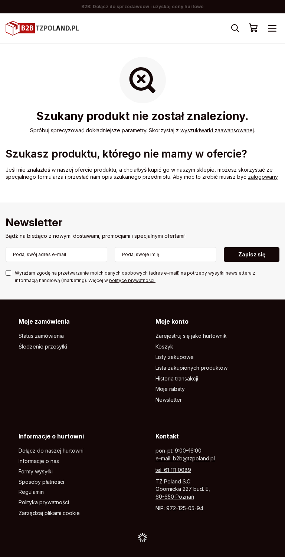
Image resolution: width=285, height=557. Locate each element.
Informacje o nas (39, 461)
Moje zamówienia (44, 321)
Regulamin (31, 492)
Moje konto (172, 321)
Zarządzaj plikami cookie (49, 513)
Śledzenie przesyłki (43, 347)
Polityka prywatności (44, 502)
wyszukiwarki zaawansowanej (217, 130)
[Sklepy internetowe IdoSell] (142, 537)
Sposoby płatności (41, 482)
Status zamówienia (41, 336)
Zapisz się (251, 254)
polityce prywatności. (132, 280)
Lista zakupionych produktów (191, 368)
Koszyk (164, 347)
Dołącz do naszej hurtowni (51, 451)
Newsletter (34, 223)
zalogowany (263, 177)
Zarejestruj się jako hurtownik (191, 336)
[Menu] (272, 28)
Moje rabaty (170, 389)
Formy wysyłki (36, 472)
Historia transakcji (176, 379)
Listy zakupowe (174, 357)
